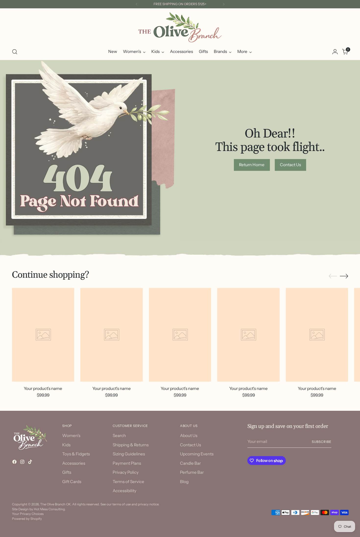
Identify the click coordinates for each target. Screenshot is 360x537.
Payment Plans (127, 463)
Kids (66, 444)
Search (119, 435)
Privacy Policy (126, 472)
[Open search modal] (15, 52)
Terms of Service (128, 481)
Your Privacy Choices (28, 514)
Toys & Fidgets (76, 453)
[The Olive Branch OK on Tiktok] (31, 462)
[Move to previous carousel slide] (333, 276)
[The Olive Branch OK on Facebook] (15, 462)
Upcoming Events (197, 453)
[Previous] (136, 4)
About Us (188, 435)
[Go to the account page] (335, 52)
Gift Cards (71, 481)
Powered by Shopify (27, 519)
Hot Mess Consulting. (50, 509)
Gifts (66, 472)
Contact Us (190, 444)
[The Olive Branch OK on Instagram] (23, 462)
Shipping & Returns (131, 444)
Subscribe (321, 442)
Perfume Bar (192, 472)
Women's (71, 435)
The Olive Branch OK (55, 504)
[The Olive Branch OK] (180, 27)
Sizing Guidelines (129, 453)
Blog (184, 481)
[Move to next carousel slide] (344, 276)
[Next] (223, 4)
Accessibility (124, 490)
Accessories (73, 463)
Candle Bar (190, 463)
